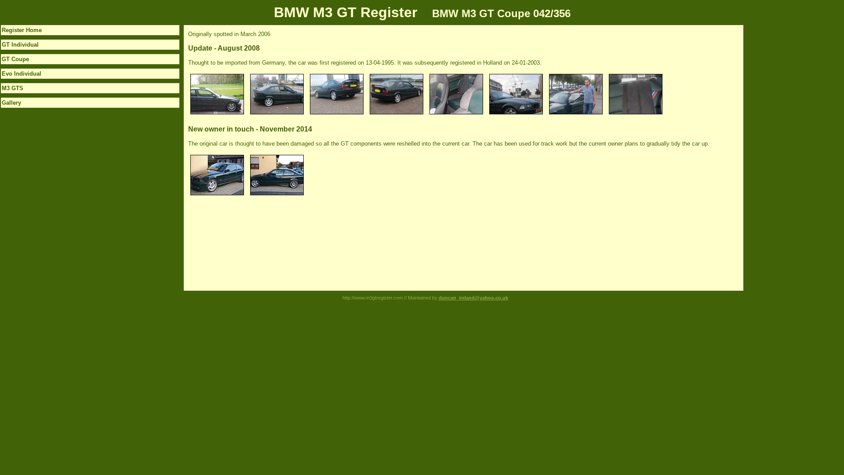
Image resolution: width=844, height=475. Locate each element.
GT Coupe (15, 59)
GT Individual (20, 44)
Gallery (11, 102)
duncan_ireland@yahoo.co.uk (473, 297)
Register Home (22, 30)
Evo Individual (21, 73)
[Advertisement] (778, 157)
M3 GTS (12, 88)
